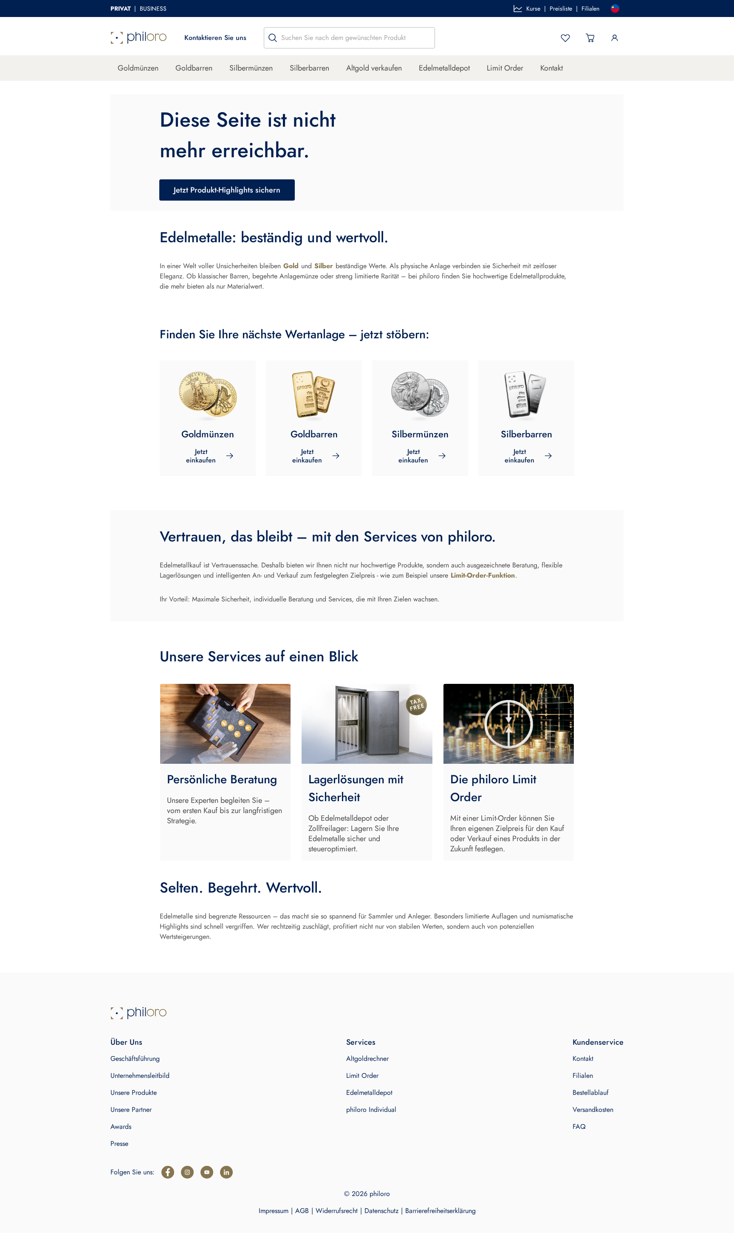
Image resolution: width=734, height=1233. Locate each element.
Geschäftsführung (135, 1058)
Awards (120, 1126)
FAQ (579, 1126)
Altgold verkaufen (374, 68)
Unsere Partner (131, 1109)
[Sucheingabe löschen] (426, 38)
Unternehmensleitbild (139, 1075)
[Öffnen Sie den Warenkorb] (590, 38)
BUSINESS (153, 8)
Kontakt (551, 68)
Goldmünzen (138, 68)
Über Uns (126, 1042)
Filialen (590, 8)
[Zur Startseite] (138, 38)
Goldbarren (193, 68)
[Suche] (273, 38)
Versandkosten (593, 1109)
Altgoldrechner (367, 1058)
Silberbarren (309, 68)
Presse (119, 1143)
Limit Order (505, 68)
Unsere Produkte (133, 1092)
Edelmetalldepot (444, 68)
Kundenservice (598, 1042)
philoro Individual (371, 1109)
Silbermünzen (251, 68)
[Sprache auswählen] (615, 8)
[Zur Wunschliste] (565, 38)
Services (360, 1042)
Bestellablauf (591, 1092)
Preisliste (561, 8)
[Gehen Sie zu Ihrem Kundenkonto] (615, 38)
